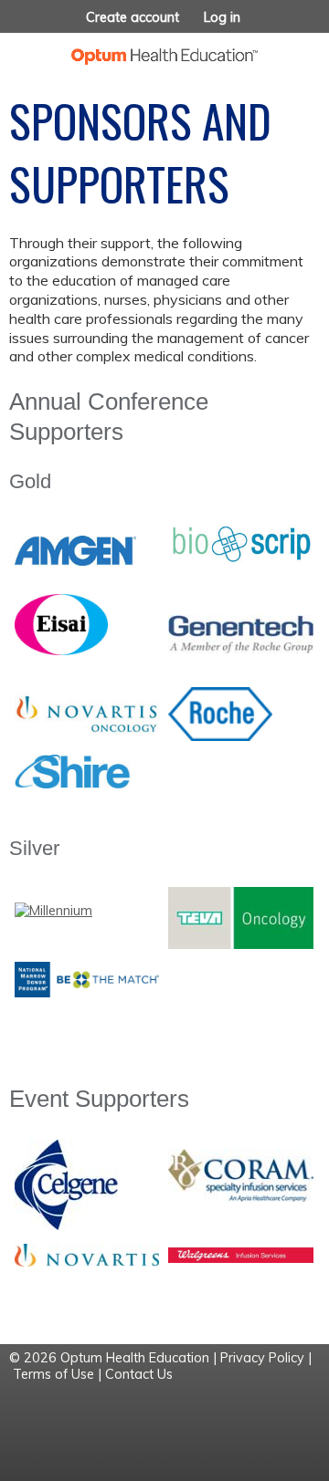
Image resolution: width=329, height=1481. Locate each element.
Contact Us (139, 1374)
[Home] (164, 49)
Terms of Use (53, 1374)
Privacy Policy (262, 1358)
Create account (132, 17)
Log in (222, 17)
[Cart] (275, 26)
